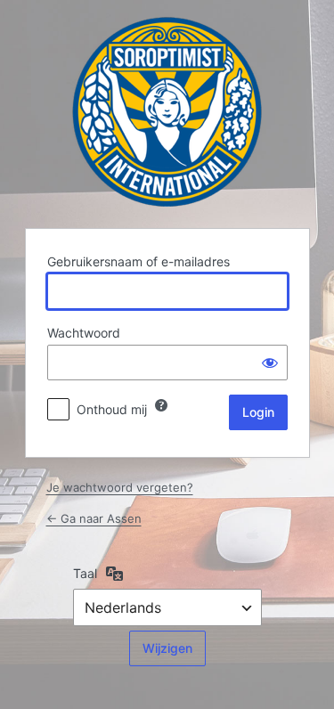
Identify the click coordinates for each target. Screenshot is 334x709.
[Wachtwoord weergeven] (270, 362)
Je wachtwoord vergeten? (119, 487)
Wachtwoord (83, 332)
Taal (85, 573)
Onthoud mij (112, 409)
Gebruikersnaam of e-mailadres (138, 261)
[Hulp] (161, 405)
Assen (167, 112)
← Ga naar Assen (94, 518)
